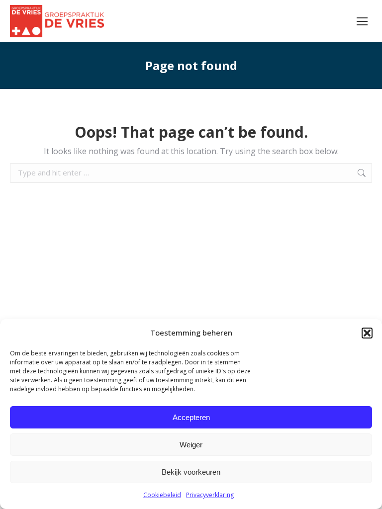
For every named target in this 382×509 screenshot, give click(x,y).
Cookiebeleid (162, 495)
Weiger (191, 444)
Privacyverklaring (210, 495)
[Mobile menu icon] (362, 21)
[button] (367, 333)
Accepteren (191, 417)
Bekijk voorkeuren (191, 472)
